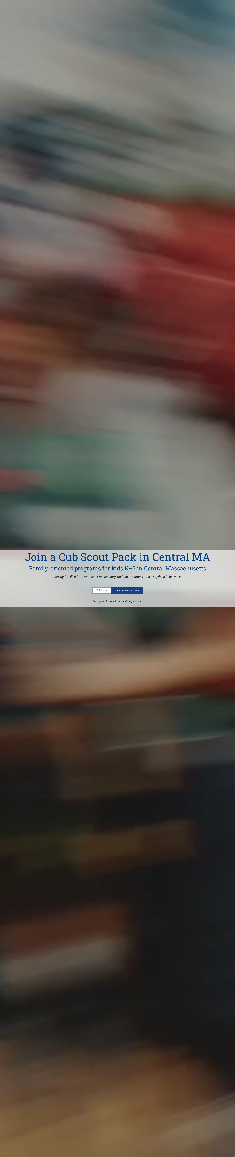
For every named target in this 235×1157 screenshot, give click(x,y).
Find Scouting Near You (127, 590)
